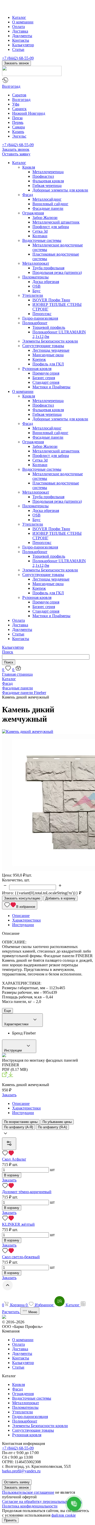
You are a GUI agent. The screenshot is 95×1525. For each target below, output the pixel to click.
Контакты (20, 40)
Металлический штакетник (56, 222)
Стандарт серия (45, 382)
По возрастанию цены (20, 1122)
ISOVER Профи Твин (51, 300)
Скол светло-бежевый (21, 1257)
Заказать (9, 1095)
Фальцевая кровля (48, 181)
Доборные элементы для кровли (60, 190)
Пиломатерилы (35, 277)
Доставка (20, 31)
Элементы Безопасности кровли (50, 341)
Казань (18, 131)
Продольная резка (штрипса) (57, 272)
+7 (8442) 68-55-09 (18, 58)
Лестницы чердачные (50, 350)
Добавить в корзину (60, 898)
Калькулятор (23, 45)
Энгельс (19, 136)
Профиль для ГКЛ (48, 364)
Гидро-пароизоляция (40, 318)
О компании (22, 22)
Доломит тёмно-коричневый (26, 1192)
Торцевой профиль (48, 327)
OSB (36, 286)
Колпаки (39, 236)
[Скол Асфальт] (47, 1153)
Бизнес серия (43, 378)
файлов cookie (63, 1515)
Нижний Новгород (28, 113)
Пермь (17, 122)
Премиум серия (45, 373)
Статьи (18, 49)
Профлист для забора (50, 227)
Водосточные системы (41, 240)
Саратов (19, 95)
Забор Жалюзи (45, 217)
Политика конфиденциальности (30, 1506)
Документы (22, 36)
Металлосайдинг (47, 199)
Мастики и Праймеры (51, 387)
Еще (7, 1011)
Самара (18, 127)
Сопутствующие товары (43, 346)
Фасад (27, 195)
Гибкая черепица (47, 185)
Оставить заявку (16, 154)
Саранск (19, 109)
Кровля (28, 167)
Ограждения (33, 213)
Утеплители (32, 295)
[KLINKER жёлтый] (47, 1218)
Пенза (17, 118)
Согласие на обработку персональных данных (42, 1501)
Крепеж (39, 359)
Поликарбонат (34, 323)
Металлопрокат (35, 263)
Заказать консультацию (22, 898)
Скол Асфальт (14, 1159)
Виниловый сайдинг (50, 204)
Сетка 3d (40, 231)
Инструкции (13, 1050)
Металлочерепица (48, 172)
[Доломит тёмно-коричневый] (47, 1186)
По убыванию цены (57, 1122)
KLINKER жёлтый (18, 1224)
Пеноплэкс (41, 314)
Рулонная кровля (36, 368)
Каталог (19, 17)
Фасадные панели (47, 208)
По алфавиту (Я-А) (52, 1127)
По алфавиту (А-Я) (18, 1127)
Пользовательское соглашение (28, 1492)
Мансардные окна (48, 355)
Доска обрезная (45, 281)
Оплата (18, 26)
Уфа (15, 104)
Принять (10, 1520)
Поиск (7, 652)
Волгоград (11, 86)
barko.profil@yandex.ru (21, 1471)
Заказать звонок (16, 63)
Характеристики (16, 1024)
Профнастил (43, 176)
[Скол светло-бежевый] (47, 1251)
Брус (36, 291)
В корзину (11, 1175)
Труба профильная (48, 268)
